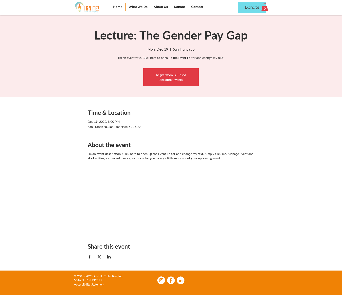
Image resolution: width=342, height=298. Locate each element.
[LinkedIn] (180, 280)
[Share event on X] (99, 256)
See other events (171, 79)
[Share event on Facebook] (89, 256)
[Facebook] (171, 280)
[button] (264, 7)
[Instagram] (161, 280)
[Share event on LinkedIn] (109, 256)
